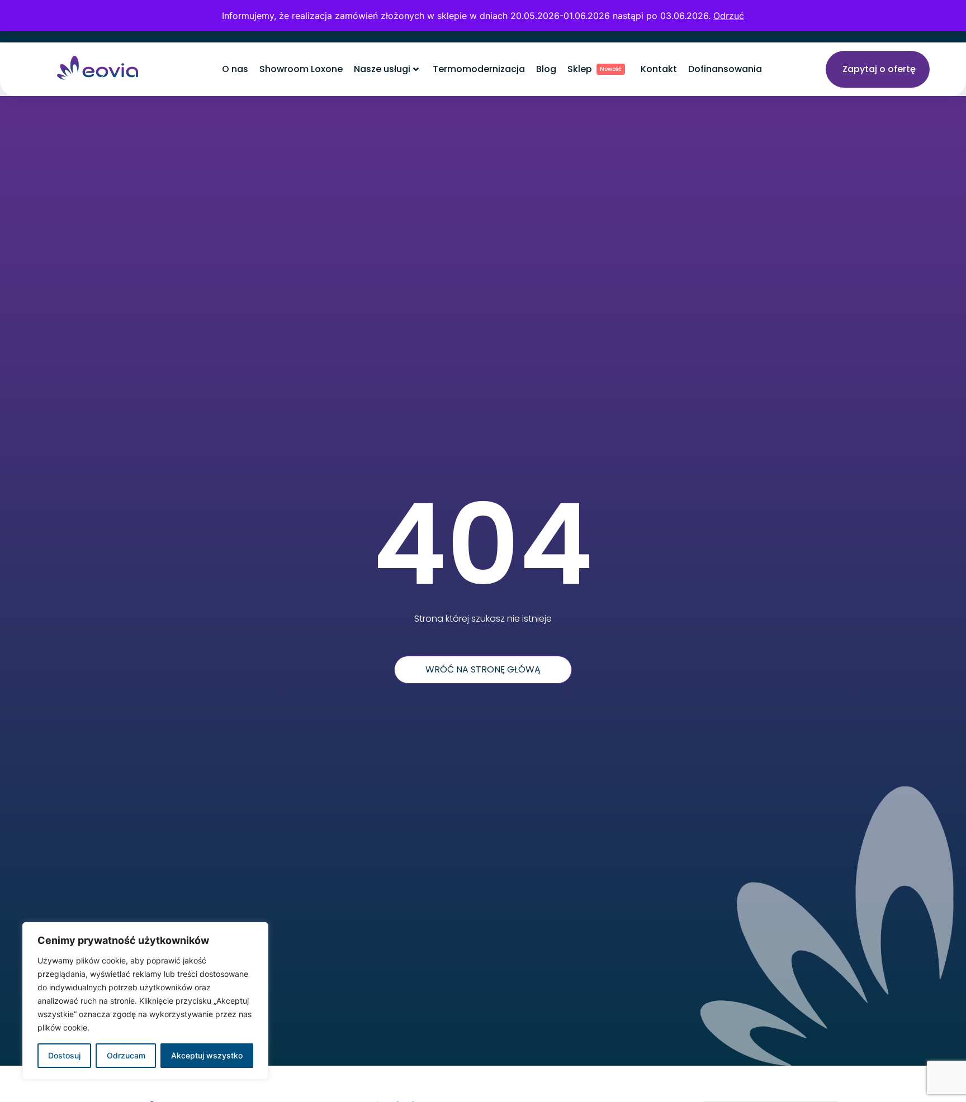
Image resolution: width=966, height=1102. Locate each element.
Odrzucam (126, 1055)
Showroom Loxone (301, 69)
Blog (546, 69)
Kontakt (659, 69)
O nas (235, 69)
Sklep (594, 69)
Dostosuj (64, 1055)
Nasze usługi (382, 69)
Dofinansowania (725, 69)
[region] (145, 1001)
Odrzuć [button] (728, 15)
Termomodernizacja (479, 69)
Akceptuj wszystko (207, 1055)
